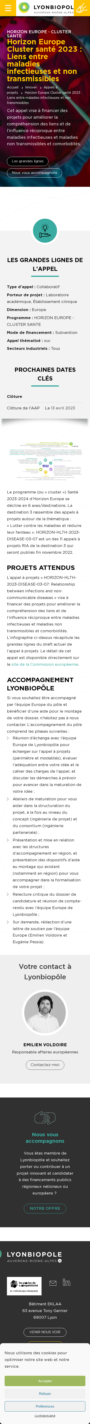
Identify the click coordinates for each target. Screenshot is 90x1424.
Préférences (45, 1406)
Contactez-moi (45, 1065)
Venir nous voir (45, 1332)
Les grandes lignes (28, 161)
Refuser (45, 1394)
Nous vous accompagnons (34, 173)
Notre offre (45, 1208)
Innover (31, 87)
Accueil (12, 87)
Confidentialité (45, 1415)
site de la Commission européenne (45, 664)
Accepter (45, 1381)
